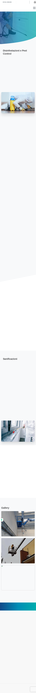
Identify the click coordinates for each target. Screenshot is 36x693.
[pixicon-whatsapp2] (33, 608)
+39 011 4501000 (7, 2)
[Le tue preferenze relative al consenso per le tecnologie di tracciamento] (1, 519)
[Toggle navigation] (34, 7)
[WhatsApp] (35, 2)
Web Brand (18, 691)
